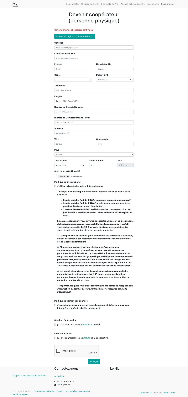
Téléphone (59, 85)
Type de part (60, 160)
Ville (56, 139)
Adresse (58, 128)
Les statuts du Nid (63, 333)
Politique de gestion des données (71, 301)
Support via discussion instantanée (29, 375)
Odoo (142, 392)
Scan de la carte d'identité (67, 171)
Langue (58, 96)
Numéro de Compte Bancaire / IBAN (72, 117)
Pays (56, 150)
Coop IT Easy (169, 392)
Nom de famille (103, 64)
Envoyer (94, 361)
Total (119, 160)
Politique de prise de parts (67, 182)
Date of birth (102, 75)
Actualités (59, 376)
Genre (57, 75)
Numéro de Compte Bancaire (68, 107)
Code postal (102, 139)
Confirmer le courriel (64, 53)
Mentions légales (20, 394)
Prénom (58, 64)
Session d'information (65, 320)
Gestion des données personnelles (73, 391)
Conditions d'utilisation (44, 391)
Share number (96, 160)
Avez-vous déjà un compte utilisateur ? (74, 36)
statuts (86, 337)
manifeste (87, 324)
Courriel (58, 42)
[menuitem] (72, 4)
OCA (149, 392)
